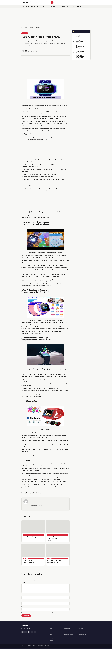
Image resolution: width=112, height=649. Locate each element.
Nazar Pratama (34, 502)
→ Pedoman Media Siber (68, 634)
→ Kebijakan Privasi (82, 634)
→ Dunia (50, 630)
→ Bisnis (50, 634)
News (27, 6)
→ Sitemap (80, 632)
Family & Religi (53, 6)
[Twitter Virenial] (25, 632)
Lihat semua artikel (34, 508)
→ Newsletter (81, 630)
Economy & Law (64, 6)
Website (23, 606)
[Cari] (52, 2)
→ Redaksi (65, 632)
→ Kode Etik (65, 636)
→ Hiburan (51, 636)
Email (22, 600)
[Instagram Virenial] (29, 632)
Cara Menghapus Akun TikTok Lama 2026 (53, 537)
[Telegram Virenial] (35, 632)
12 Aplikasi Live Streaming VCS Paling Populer (80, 34)
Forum (79, 6)
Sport (73, 6)
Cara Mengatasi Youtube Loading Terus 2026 (54, 561)
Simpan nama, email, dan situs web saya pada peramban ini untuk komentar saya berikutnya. (43, 612)
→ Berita (50, 628)
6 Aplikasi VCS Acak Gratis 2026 (81, 51)
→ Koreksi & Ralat (81, 636)
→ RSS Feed (80, 628)
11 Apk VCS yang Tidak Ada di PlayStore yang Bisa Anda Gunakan (80, 40)
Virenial (25, 645)
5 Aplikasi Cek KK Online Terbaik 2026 (28, 561)
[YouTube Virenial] (32, 632)
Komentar (23, 582)
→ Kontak (65, 630)
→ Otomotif (51, 640)
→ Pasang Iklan (66, 638)
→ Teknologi (51, 632)
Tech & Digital (34, 6)
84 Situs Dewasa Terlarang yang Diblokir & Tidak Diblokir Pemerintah (81, 46)
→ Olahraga (51, 638)
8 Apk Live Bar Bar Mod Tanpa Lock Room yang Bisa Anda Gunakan (80, 56)
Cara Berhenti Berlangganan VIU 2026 (33, 537)
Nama (22, 595)
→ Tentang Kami (66, 628)
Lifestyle (44, 6)
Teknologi (24, 33)
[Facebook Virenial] (22, 632)
